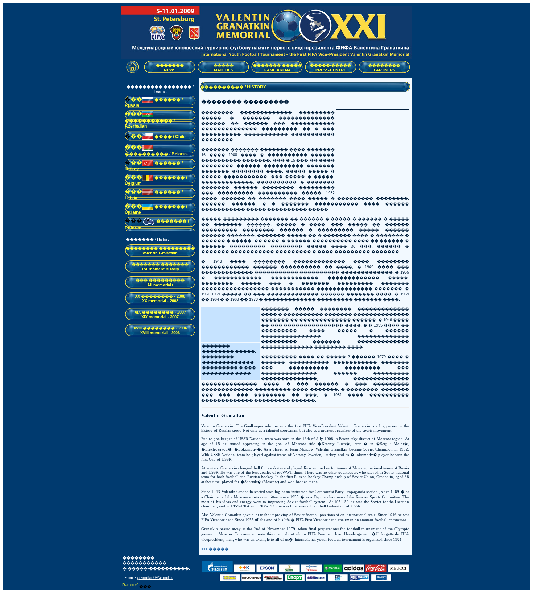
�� (136, 99)
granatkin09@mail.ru (155, 577)
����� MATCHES (224, 67)
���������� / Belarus (156, 154)
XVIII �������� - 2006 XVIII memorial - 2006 (160, 330)
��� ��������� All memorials (160, 282)
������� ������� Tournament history (160, 266)
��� (133, 114)
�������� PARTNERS (384, 67)
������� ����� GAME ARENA (277, 67)
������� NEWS (170, 67)
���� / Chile (170, 136)
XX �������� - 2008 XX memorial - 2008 (160, 298)
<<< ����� (215, 549)
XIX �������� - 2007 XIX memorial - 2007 (160, 314)
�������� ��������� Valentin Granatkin (160, 250)
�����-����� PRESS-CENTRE (330, 67)
